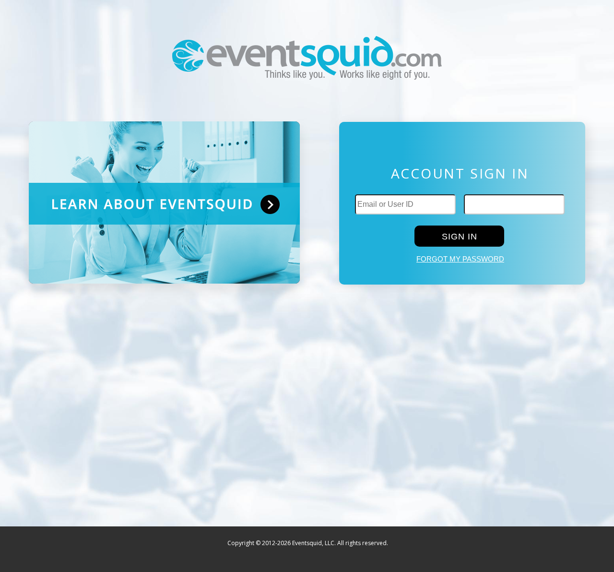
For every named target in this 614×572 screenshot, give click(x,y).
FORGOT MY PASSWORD (460, 259)
